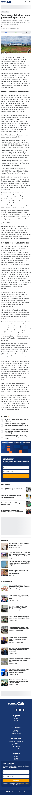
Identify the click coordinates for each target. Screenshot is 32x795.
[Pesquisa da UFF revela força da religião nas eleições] (16, 546)
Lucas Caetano (6, 26)
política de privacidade (24, 478)
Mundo (7, 11)
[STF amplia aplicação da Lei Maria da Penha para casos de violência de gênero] (16, 564)
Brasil (3, 11)
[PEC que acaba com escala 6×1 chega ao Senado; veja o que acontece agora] (16, 572)
